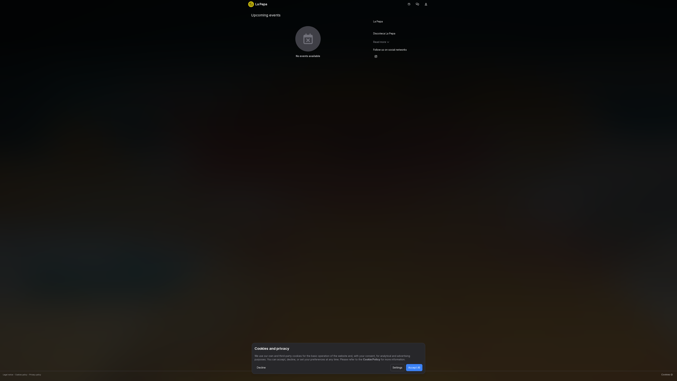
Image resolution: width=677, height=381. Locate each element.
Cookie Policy (371, 359)
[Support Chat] (417, 4)
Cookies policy (21, 375)
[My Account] (426, 4)
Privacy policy (35, 375)
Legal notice (8, 375)
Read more (379, 41)
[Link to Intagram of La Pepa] (376, 56)
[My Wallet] (409, 4)
